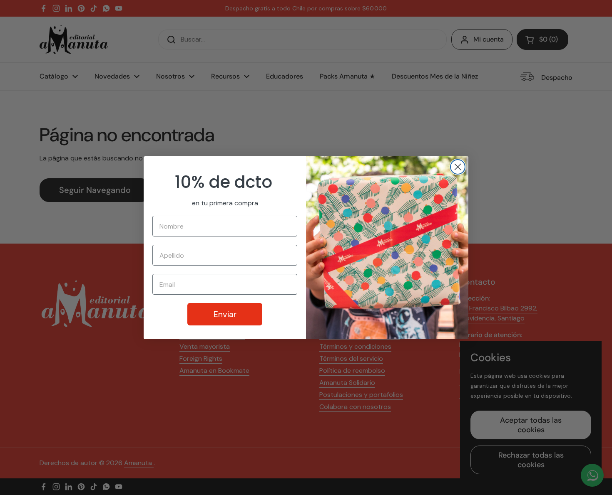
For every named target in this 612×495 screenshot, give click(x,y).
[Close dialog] (457, 167)
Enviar (225, 314)
